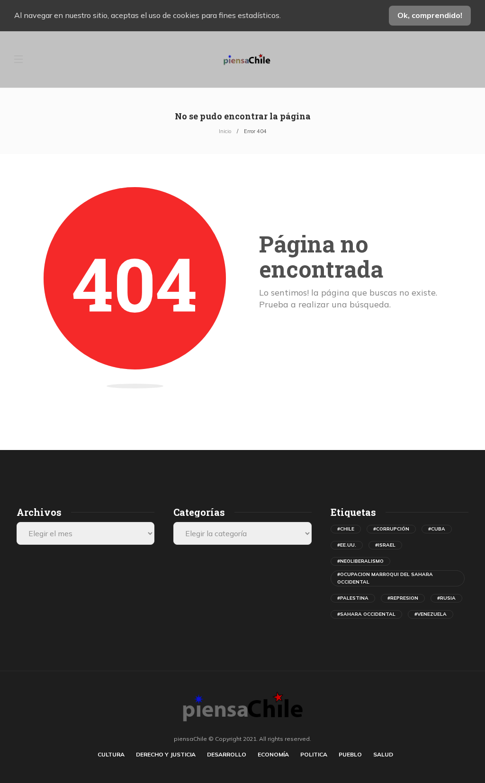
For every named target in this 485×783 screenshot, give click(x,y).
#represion (402, 598)
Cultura (111, 754)
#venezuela (430, 614)
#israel (385, 545)
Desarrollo (226, 754)
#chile (345, 529)
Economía (273, 754)
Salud (383, 754)
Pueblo (350, 754)
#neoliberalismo (360, 561)
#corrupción (391, 529)
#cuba (436, 529)
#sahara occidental (366, 614)
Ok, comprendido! (429, 15)
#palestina (352, 598)
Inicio (225, 131)
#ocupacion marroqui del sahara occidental (385, 578)
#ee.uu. (346, 545)
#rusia (446, 598)
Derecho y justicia (166, 754)
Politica (313, 754)
